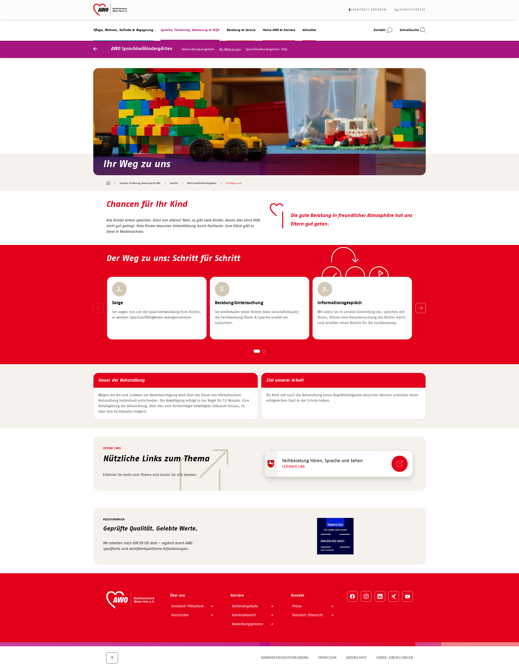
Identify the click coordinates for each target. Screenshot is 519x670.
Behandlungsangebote (198, 49)
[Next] (421, 308)
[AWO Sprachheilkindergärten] (99, 49)
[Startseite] (108, 183)
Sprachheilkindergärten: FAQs (267, 49)
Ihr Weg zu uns (230, 49)
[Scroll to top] (112, 658)
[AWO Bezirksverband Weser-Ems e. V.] (110, 9)
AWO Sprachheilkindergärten (141, 48)
